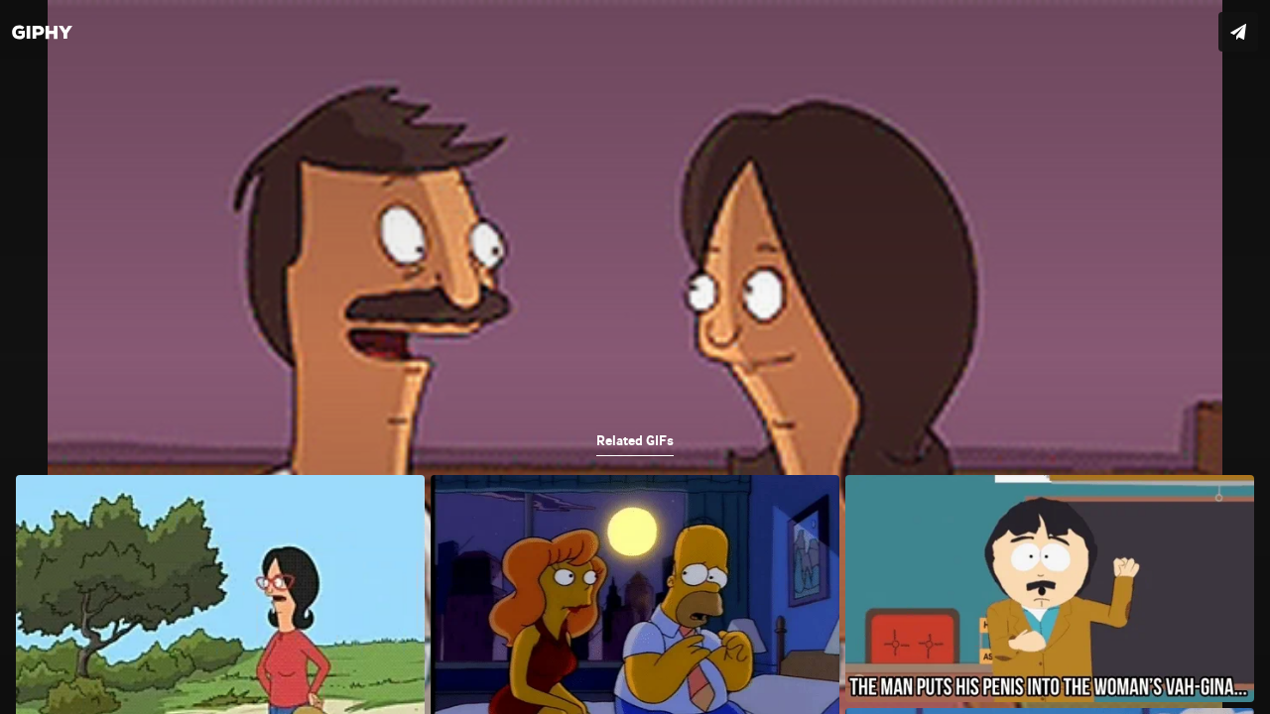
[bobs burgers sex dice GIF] (635, 357)
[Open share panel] (1238, 32)
